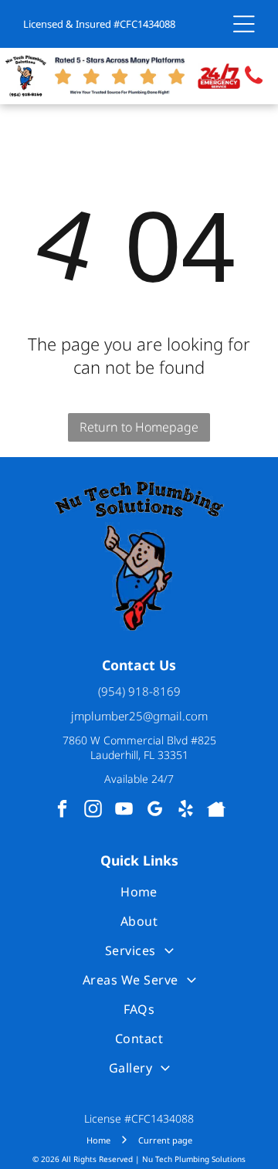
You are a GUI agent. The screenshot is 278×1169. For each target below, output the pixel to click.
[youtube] (123, 810)
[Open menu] (244, 24)
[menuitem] (138, 891)
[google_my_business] (154, 810)
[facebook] (62, 810)
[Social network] (216, 810)
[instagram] (93, 810)
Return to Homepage (139, 426)
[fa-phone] (254, 83)
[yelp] (185, 810)
